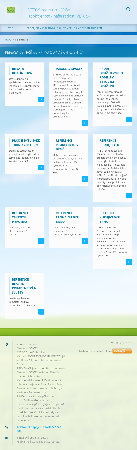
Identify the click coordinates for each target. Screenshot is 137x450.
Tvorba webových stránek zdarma (95, 351)
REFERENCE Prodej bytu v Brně (67, 144)
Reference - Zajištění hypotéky (21, 217)
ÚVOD (10, 28)
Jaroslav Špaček (69, 69)
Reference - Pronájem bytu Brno (68, 217)
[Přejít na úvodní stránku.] (11, 7)
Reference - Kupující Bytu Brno (111, 217)
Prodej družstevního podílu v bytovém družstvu (111, 77)
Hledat (128, 10)
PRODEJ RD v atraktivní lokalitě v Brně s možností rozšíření (65, 28)
